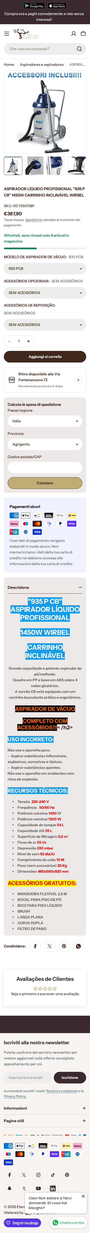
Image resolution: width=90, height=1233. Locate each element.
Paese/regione (20, 410)
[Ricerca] (79, 49)
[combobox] (45, 49)
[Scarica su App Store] (57, 5)
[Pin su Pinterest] (64, 946)
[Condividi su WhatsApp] (78, 946)
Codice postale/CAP (25, 456)
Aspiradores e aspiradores (42, 64)
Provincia (16, 433)
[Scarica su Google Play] (34, 5)
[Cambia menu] (7, 34)
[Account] (74, 34)
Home (9, 64)
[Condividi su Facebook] (35, 946)
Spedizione (33, 220)
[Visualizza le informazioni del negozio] (78, 380)
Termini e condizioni (62, 1091)
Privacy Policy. (15, 1096)
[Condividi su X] (49, 946)
